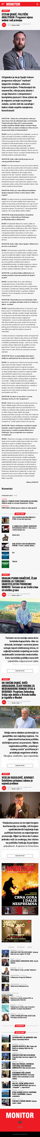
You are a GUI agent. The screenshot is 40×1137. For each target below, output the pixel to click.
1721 (16, 495)
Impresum (20, 1127)
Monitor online (16, 25)
